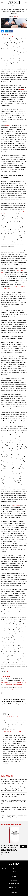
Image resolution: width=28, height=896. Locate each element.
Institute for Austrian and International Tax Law (13, 682)
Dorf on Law (16, 505)
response (7, 125)
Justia (14, 5)
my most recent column (8, 37)
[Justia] (14, 864)
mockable (21, 89)
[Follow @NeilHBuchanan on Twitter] (2, 693)
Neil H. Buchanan (16, 16)
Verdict (14, 2)
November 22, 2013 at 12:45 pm (12, 731)
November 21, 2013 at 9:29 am (11, 717)
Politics (6, 34)
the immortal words (14, 485)
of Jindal (9, 169)
